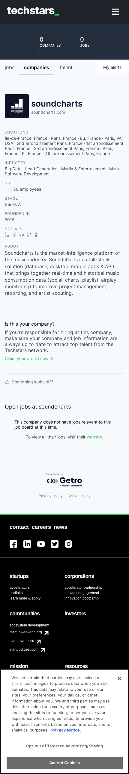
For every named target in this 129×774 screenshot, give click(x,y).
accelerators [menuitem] (20, 587)
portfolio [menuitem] (16, 593)
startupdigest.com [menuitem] (24, 649)
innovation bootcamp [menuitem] (81, 598)
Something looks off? (32, 381)
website (94, 436)
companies (36, 67)
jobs (9, 67)
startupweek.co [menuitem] (22, 641)
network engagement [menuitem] (81, 593)
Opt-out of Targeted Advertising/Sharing (64, 745)
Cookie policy (79, 496)
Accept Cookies (64, 762)
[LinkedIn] (30, 547)
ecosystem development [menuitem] (29, 625)
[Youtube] (44, 547)
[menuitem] (116, 12)
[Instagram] (72, 547)
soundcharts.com (48, 112)
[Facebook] (16, 547)
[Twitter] (58, 547)
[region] (64, 721)
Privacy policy (51, 496)
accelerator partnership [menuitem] (83, 587)
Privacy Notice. (66, 730)
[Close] (119, 678)
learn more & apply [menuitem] (25, 598)
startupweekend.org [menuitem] (26, 632)
